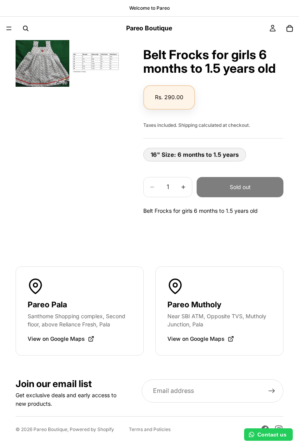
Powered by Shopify (92, 429)
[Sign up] (272, 391)
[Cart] (289, 28)
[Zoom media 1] (42, 63)
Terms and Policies (150, 429)
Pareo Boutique (50, 429)
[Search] (25, 28)
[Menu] (9, 28)
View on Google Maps (56, 338)
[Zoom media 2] (98, 63)
